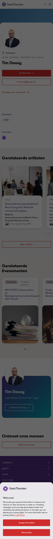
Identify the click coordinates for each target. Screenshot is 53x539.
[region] (26, 510)
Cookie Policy (19, 515)
